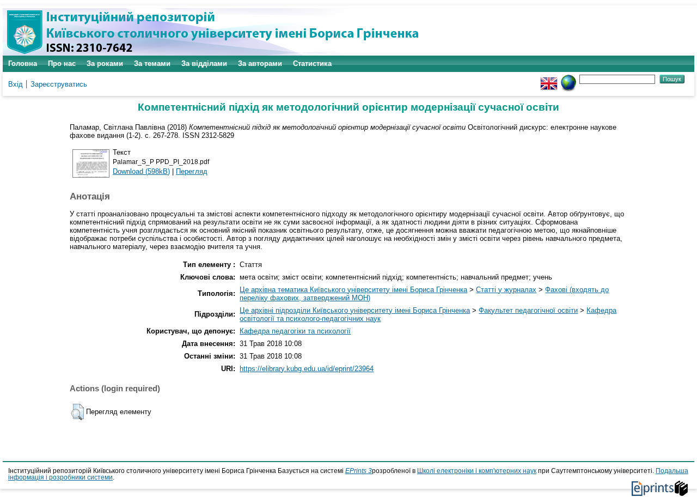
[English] (549, 79)
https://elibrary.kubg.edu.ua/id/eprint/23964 (307, 369)
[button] (77, 412)
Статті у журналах (506, 290)
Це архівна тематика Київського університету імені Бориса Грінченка (353, 290)
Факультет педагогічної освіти (528, 310)
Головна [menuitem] (22, 63)
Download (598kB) (141, 171)
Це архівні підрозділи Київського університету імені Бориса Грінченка (355, 310)
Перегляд (191, 171)
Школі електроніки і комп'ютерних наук (476, 471)
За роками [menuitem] (105, 63)
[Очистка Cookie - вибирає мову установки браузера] (568, 79)
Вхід (15, 84)
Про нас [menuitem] (62, 63)
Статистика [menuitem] (312, 63)
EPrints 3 (358, 471)
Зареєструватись (58, 84)
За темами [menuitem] (152, 63)
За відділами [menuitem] (204, 63)
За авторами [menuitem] (260, 63)
